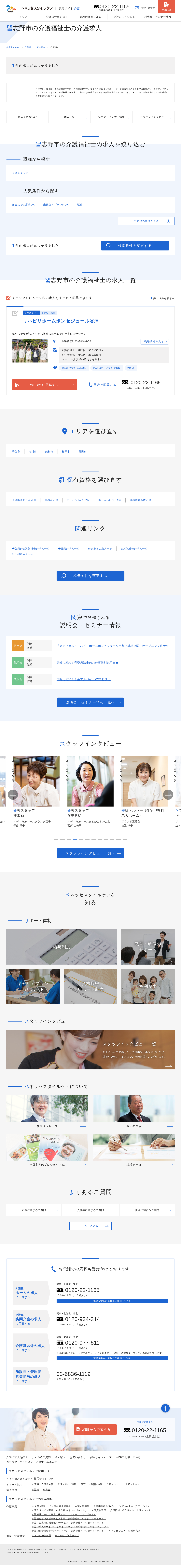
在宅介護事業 (82, 1506)
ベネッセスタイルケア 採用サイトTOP (29, 1478)
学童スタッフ (114, 1484)
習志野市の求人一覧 (100, 548)
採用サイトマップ (101, 1457)
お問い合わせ (148, 8)
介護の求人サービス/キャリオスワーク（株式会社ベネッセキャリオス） (70, 1526)
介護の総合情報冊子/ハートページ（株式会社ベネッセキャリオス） (68, 1531)
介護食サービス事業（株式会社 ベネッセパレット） (60, 1510)
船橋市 (49, 451)
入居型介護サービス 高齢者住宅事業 (51, 1506)
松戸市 (66, 451)
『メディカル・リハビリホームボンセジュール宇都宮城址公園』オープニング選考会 (113, 645)
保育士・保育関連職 (91, 1484)
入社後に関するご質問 (90, 1210)
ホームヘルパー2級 (78, 500)
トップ (23, 16)
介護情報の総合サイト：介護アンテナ (130, 1510)
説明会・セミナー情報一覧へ (90, 702)
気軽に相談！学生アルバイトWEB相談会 (84, 679)
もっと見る (91, 1225)
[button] (13, 795)
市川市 (33, 451)
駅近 (80, 204)
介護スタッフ (20, 173)
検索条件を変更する (135, 245)
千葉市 (16, 451)
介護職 (35, 1489)
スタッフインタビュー (153, 116)
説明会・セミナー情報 (158, 16)
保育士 (46, 1489)
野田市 (83, 451)
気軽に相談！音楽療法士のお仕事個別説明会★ (88, 662)
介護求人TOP (12, 47)
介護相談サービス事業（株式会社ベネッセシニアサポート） (64, 1514)
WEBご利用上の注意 (128, 1457)
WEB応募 (166, 10)
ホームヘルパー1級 (109, 500)
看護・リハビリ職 (67, 1484)
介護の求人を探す (17, 1457)
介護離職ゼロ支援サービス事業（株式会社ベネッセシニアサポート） (69, 1518)
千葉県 (28, 47)
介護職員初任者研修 (24, 500)
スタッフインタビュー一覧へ (90, 853)
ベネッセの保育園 (41, 1535)
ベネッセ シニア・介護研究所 (124, 1531)
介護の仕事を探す (56, 16)
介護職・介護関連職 (42, 1484)
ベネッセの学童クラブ (67, 1535)
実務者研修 (51, 500)
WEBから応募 (96, 1429)
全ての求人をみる (22, 554)
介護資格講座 (99, 1510)
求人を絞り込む (27, 116)
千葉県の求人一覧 (68, 548)
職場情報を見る (154, 341)
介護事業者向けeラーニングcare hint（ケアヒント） (122, 1506)
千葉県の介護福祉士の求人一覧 (30, 548)
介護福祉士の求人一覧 (134, 548)
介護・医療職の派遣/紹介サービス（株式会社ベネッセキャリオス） (68, 1522)
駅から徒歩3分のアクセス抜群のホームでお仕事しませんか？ (49, 333)
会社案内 (60, 1457)
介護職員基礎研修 (140, 500)
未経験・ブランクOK (56, 204)
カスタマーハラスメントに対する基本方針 (31, 1462)
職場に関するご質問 (147, 1210)
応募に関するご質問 (34, 1210)
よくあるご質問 (41, 1457)
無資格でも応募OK (23, 204)
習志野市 (41, 47)
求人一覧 (69, 116)
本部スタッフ (132, 1484)
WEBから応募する (44, 385)
